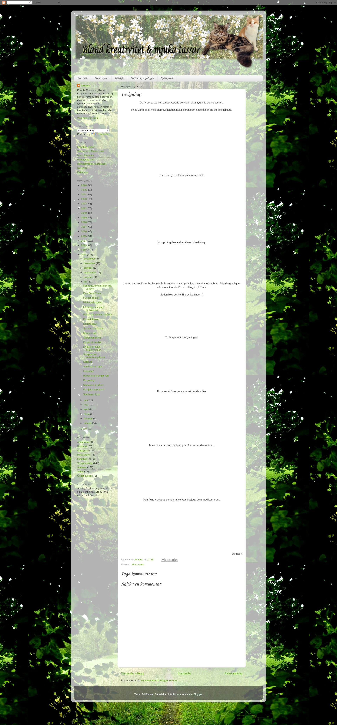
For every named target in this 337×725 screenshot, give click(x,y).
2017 (84, 227)
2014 (84, 240)
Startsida (82, 78)
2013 (84, 245)
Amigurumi (83, 442)
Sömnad (82, 467)
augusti (88, 277)
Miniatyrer (82, 459)
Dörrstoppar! (90, 324)
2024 (84, 194)
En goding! (89, 380)
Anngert (85, 85)
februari (88, 418)
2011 (84, 254)
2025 (84, 190)
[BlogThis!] (166, 560)
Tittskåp (119, 78)
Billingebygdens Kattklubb (91, 163)
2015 (84, 236)
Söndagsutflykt (91, 394)
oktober (88, 267)
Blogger (198, 694)
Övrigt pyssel (84, 475)
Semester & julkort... (94, 385)
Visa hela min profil (87, 118)
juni (86, 400)
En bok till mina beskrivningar (92, 348)
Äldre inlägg (233, 673)
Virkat (80, 471)
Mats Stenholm (85, 155)
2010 (84, 429)
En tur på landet (92, 342)
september (90, 272)
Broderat (82, 446)
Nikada (177, 694)
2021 (84, 208)
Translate (103, 134)
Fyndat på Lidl (91, 298)
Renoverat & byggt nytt (96, 375)
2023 (84, 199)
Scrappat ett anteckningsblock (94, 356)
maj (86, 404)
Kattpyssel (166, 78)
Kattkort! (87, 361)
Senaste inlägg (132, 673)
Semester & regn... (93, 366)
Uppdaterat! (89, 333)
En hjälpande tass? (93, 389)
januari (88, 423)
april (86, 409)
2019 (84, 217)
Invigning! (88, 371)
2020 (84, 213)
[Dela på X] (169, 560)
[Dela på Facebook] (173, 560)
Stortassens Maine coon (90, 151)
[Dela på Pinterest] (176, 560)
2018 (84, 222)
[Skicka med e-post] (163, 560)
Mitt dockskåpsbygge (142, 78)
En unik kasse (91, 319)
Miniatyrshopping (92, 302)
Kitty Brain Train (92, 293)
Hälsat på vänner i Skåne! (97, 314)
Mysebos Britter (86, 147)
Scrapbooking (84, 463)
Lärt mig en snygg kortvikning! (93, 308)
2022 (84, 203)
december (90, 258)
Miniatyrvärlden (85, 159)
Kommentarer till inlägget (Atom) (159, 680)
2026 (84, 185)
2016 (84, 231)
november (90, 263)
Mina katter (101, 78)
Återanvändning (92, 337)
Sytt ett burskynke (93, 328)
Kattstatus (82, 172)
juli (86, 281)
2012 (84, 250)
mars (87, 414)
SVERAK (82, 168)
